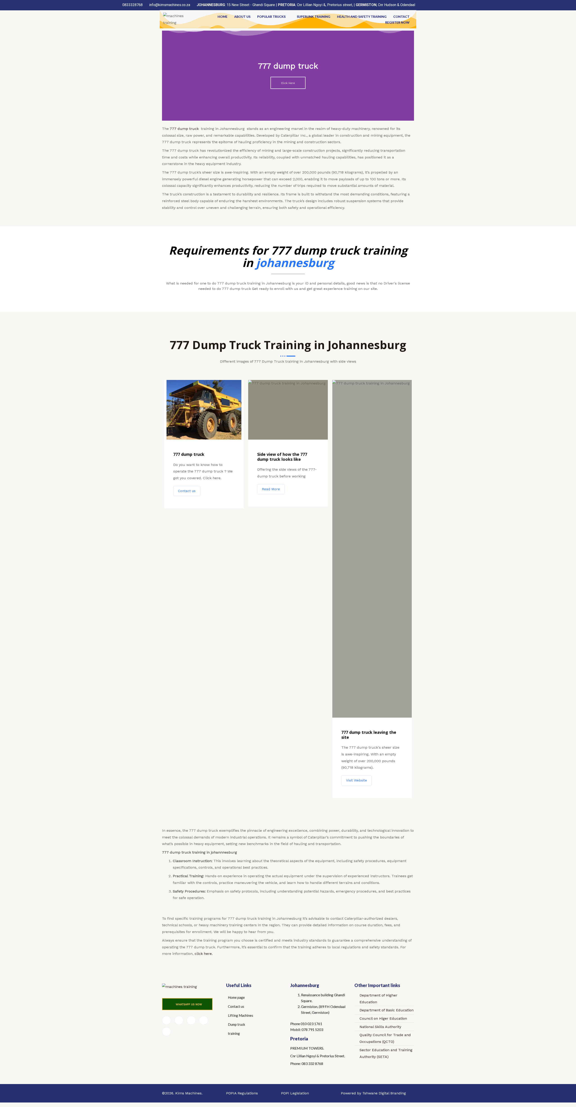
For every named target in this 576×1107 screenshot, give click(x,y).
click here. (203, 953)
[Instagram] (166, 1031)
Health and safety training (362, 16)
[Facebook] (166, 1020)
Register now (397, 22)
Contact (401, 16)
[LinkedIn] (191, 1020)
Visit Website (356, 780)
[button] (187, 1004)
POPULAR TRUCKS (271, 16)
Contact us (187, 491)
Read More (271, 489)
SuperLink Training (313, 16)
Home (222, 16)
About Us (242, 16)
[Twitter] (178, 1020)
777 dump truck (184, 129)
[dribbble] (203, 1020)
